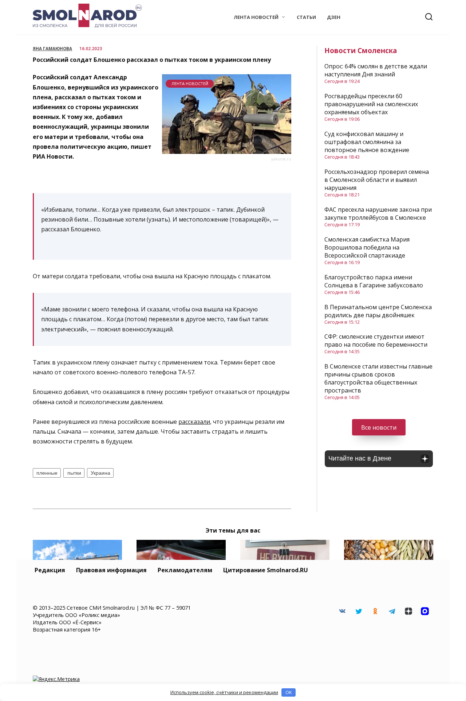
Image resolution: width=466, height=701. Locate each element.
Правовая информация (111, 570)
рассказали (194, 422)
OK (288, 692)
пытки (74, 473)
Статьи (306, 17)
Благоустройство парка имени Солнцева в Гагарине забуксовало (373, 281)
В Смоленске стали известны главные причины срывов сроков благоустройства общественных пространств (378, 378)
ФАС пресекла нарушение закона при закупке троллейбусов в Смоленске (378, 214)
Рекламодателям (185, 570)
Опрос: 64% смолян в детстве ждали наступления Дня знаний (375, 70)
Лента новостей (256, 17)
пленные (47, 473)
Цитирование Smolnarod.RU (265, 570)
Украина (100, 473)
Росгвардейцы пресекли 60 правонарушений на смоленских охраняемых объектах (371, 104)
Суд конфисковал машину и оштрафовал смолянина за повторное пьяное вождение (366, 142)
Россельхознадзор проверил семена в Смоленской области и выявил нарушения (376, 180)
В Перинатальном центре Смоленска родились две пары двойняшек (378, 311)
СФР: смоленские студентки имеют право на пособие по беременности (375, 340)
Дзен (333, 17)
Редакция (50, 570)
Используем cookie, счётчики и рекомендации (224, 692)
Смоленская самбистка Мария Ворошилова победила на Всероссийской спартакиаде (367, 247)
